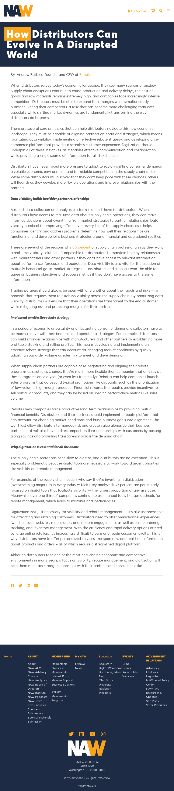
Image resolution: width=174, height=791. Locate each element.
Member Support (62, 680)
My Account (138, 11)
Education (105, 656)
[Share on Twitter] (20, 585)
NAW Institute (37, 693)
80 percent (81, 247)
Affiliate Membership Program (59, 696)
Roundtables (130, 672)
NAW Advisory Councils (37, 674)
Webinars (105, 693)
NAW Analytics (37, 680)
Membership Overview (59, 666)
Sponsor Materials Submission (39, 720)
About (32, 664)
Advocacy (152, 668)
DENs (125, 664)
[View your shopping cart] (153, 10)
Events (126, 668)
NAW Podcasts (37, 697)
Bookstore (105, 664)
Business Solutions (63, 684)
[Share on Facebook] (12, 585)
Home (8, 656)
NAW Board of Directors (37, 687)
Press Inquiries (37, 705)
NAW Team (35, 701)
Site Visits (152, 701)
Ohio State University (106, 682)
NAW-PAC (152, 688)
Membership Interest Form (60, 674)
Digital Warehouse (110, 668)
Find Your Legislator (152, 674)
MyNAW (80, 664)
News (78, 668)
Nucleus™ (105, 688)
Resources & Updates (154, 695)
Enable (85, 74)
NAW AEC (34, 668)
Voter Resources (156, 705)
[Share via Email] (36, 585)
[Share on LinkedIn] (28, 585)
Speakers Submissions (36, 711)
